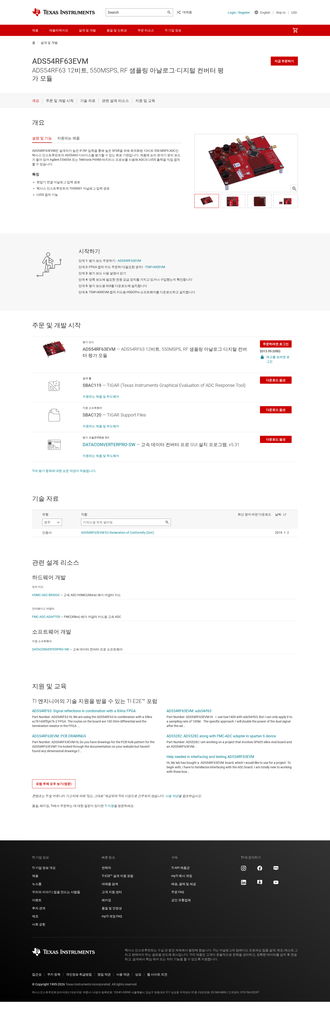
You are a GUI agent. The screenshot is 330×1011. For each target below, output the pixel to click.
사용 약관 (171, 796)
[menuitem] (295, 30)
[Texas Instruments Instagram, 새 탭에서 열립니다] (243, 870)
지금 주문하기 (284, 61)
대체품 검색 (110, 884)
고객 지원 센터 (112, 892)
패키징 (106, 900)
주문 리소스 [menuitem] (146, 30)
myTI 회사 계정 (181, 876)
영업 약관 (104, 974)
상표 (138, 974)
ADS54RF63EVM (129, 260)
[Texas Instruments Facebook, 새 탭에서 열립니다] (259, 870)
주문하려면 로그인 (276, 344)
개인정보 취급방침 (79, 974)
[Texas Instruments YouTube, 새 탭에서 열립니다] (276, 884)
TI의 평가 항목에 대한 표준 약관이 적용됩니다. (64, 471)
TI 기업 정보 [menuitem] (173, 30)
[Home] (63, 12)
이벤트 (37, 900)
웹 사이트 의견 (157, 974)
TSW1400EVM (155, 267)
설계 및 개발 (49, 42)
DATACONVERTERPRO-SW (109, 444)
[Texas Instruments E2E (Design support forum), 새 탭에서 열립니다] (259, 884)
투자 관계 (38, 908)
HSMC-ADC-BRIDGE (46, 595)
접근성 (37, 974)
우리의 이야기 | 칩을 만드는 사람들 (56, 892)
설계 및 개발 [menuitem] (87, 30)
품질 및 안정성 (112, 908)
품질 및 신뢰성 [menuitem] (117, 30)
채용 (35, 876)
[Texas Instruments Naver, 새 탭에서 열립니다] (276, 870)
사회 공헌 (38, 924)
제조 (35, 916)
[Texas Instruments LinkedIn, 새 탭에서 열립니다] (243, 884)
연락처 (106, 868)
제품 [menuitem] (35, 30)
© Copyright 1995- (48, 984)
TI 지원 (109, 806)
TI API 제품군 (180, 868)
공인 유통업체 (181, 900)
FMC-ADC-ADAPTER (46, 617)
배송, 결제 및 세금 (183, 884)
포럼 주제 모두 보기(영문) (54, 784)
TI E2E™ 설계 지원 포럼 (117, 876)
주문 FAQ (177, 892)
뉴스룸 (37, 884)
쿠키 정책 (53, 974)
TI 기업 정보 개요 (44, 868)
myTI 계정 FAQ (112, 916)
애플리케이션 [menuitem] (58, 30)
